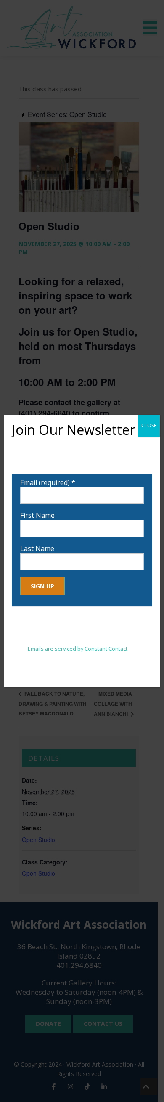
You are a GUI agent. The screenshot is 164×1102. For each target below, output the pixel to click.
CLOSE (148, 425)
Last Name (37, 548)
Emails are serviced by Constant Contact (77, 648)
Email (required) (47, 482)
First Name (37, 515)
